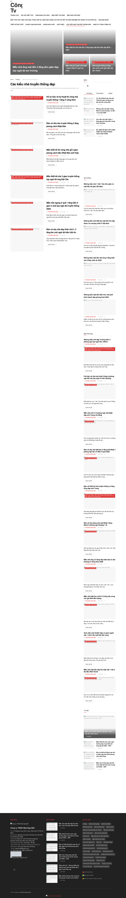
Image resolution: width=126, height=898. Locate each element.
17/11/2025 (100, 344)
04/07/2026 (100, 490)
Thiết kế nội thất (17, 24)
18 (68, 182)
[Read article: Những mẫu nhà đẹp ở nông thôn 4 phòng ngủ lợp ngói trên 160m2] (100, 354)
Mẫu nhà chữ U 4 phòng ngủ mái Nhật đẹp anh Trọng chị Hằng (98, 414)
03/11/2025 (69, 74)
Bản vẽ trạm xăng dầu (101, 833)
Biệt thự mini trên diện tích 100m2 (92, 830)
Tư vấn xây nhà (87, 866)
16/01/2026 (62, 129)
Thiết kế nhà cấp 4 (88, 857)
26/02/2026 (100, 564)
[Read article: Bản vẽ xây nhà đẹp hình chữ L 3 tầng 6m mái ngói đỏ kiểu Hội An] (27, 239)
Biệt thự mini (110, 827)
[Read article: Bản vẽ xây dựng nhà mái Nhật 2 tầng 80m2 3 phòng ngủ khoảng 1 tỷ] (100, 538)
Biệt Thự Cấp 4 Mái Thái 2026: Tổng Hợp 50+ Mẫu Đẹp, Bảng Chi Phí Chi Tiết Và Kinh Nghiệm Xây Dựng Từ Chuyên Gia (27, 98)
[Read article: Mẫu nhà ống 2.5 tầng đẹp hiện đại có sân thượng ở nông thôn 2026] (100, 574)
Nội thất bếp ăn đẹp (101, 845)
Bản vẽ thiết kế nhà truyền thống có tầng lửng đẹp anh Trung (99, 487)
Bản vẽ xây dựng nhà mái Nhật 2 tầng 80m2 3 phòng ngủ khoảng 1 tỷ (98, 524)
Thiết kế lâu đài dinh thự (107, 854)
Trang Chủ (14, 15)
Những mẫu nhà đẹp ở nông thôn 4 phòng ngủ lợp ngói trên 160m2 (97, 340)
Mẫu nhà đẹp (86, 839)
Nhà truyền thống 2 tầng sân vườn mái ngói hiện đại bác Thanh (102, 68)
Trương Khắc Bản (19, 74)
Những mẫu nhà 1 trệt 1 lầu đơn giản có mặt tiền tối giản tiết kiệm (99, 185)
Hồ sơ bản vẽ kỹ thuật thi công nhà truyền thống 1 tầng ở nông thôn (62, 98)
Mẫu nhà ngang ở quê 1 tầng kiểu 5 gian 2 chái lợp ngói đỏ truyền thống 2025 (62, 205)
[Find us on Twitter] (88, 86)
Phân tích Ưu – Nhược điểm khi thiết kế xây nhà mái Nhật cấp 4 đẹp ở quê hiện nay (69, 867)
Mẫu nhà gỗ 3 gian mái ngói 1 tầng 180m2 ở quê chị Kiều (76, 68)
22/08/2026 (99, 748)
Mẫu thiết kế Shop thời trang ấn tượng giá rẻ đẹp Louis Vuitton (69, 877)
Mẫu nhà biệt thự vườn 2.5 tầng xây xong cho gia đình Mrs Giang (99, 597)
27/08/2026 (100, 674)
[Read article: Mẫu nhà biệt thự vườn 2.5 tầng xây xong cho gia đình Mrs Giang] (100, 611)
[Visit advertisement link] (100, 157)
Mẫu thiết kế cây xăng (98, 839)
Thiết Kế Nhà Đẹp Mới (25, 892)
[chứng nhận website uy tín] (27, 861)
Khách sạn (86, 836)
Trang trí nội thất (106, 863)
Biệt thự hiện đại (87, 827)
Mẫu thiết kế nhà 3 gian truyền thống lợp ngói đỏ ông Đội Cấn (62, 178)
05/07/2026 (62, 102)
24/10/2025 (62, 211)
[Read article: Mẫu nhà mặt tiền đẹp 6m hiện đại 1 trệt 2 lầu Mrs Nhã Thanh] (100, 684)
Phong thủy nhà (96, 851)
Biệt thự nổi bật (90, 568)
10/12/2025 (100, 243)
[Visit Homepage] (16, 6)
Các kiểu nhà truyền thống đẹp (23, 63)
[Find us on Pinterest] (91, 86)
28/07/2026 (100, 206)
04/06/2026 (100, 637)
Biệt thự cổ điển (106, 824)
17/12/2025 (100, 316)
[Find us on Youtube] (94, 86)
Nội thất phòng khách (89, 848)
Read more (52, 112)
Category (17, 79)
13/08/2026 (99, 758)
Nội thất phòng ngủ (102, 848)
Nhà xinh (99, 842)
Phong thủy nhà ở (107, 851)
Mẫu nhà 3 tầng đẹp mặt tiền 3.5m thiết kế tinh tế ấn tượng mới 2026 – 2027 (105, 765)
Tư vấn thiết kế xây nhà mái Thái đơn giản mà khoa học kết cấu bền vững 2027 (105, 100)
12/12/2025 (100, 417)
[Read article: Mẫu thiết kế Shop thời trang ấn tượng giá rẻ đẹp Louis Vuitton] (51, 879)
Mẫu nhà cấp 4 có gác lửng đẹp (99, 836)
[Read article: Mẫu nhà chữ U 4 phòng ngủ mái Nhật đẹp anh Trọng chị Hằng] (100, 428)
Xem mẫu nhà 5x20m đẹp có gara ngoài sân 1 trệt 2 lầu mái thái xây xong (99, 634)
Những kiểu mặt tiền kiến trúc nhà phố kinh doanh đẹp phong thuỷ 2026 (98, 295)
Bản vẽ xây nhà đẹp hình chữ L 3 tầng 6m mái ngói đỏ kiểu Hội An (61, 231)
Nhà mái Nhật (89, 421)
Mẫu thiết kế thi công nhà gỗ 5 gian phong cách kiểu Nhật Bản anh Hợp (62, 151)
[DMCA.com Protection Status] (15, 854)
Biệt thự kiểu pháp (99, 827)
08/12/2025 (100, 280)
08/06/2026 (100, 381)
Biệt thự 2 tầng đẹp (94, 824)
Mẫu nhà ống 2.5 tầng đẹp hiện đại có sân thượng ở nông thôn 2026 (99, 560)
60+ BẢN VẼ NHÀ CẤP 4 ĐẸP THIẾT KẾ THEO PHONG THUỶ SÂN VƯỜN (105, 132)
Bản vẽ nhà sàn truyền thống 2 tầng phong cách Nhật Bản (62, 125)
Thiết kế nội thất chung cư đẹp (91, 863)
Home (11, 79)
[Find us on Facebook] (84, 86)
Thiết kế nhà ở (100, 860)
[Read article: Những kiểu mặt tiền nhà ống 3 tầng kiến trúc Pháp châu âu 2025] (100, 270)
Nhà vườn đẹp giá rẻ (88, 842)
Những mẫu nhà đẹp (88, 845)
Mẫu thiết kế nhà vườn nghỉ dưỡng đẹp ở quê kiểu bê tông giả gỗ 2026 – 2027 (105, 744)
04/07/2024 (100, 601)
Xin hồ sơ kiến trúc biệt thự (101, 866)
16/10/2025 (62, 182)
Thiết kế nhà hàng (100, 857)
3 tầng (85, 824)
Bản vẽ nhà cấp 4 (88, 833)
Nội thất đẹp (86, 851)
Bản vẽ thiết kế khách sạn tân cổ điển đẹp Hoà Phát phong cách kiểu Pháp (105, 754)
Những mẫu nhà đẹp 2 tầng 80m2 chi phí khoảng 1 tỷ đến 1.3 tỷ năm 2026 (105, 111)
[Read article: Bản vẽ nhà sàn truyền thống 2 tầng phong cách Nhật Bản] (27, 133)
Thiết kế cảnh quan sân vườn (91, 854)
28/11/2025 (29, 74)
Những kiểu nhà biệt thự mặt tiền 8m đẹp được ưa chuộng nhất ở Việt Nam (99, 222)
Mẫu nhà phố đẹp (90, 531)
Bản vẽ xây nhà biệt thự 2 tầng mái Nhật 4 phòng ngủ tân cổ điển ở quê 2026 (99, 450)
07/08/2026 (99, 769)
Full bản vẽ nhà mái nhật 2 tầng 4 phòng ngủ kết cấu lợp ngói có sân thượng (99, 377)
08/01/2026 (100, 454)
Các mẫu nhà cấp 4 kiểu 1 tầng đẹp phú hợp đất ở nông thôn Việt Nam (105, 121)
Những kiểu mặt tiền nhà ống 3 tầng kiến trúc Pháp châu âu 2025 (99, 259)
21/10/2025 (62, 235)
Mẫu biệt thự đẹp (90, 385)
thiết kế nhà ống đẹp (88, 860)
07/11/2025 (69, 53)
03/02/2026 (100, 527)
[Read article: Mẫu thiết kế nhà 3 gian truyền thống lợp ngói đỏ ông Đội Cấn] (27, 186)
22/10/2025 (95, 74)
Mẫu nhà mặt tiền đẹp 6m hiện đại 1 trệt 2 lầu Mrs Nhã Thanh (99, 670)
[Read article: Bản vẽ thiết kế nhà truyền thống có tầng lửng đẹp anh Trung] (100, 501)
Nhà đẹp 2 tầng (108, 842)
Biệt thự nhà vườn (108, 830)
